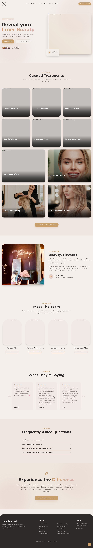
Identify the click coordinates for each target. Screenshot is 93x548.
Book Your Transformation (46, 498)
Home (27, 3)
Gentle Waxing (43, 531)
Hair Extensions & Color (63, 533)
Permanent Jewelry (62, 524)
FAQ (56, 3)
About (40, 3)
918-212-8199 (79, 528)
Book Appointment (85, 3)
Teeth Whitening (61, 528)
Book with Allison (58, 352)
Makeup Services (61, 526)
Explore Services (22, 41)
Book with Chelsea (35, 352)
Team (45, 3)
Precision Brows (43, 528)
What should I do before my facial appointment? (37, 448)
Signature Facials (43, 533)
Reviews (51, 3)
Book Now (9, 115)
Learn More (22, 115)
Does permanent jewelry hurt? (32, 444)
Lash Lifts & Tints (43, 526)
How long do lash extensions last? (33, 440)
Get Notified (34, 216)
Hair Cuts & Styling (62, 531)
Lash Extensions (43, 524)
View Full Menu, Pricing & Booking (46, 224)
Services (33, 3)
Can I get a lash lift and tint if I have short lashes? (37, 452)
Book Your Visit (8, 41)
